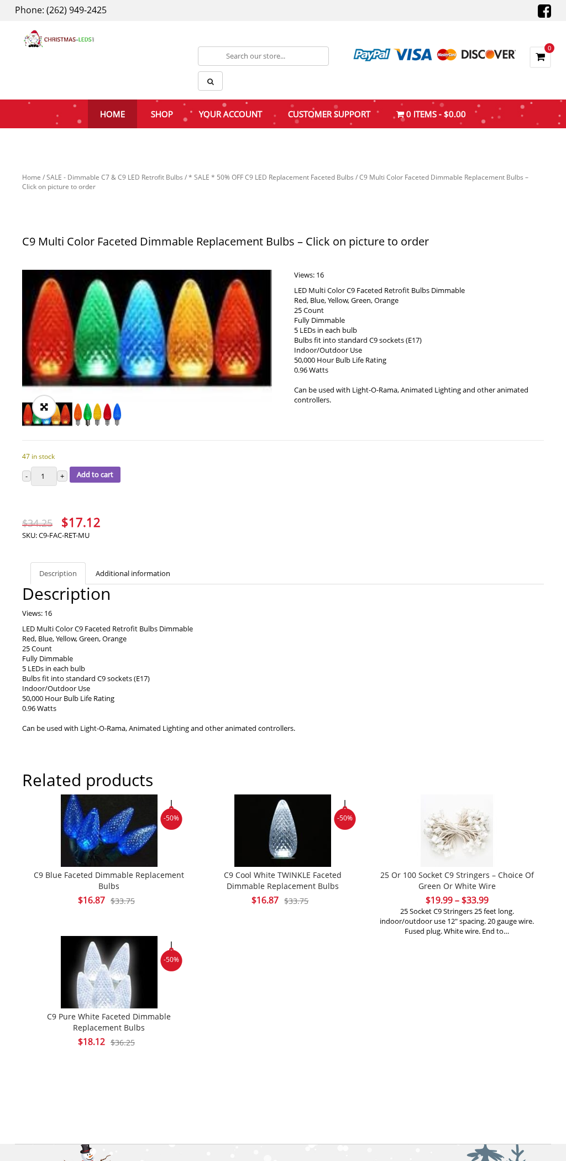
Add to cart (95, 474)
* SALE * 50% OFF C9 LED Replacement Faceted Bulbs (271, 177)
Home (31, 177)
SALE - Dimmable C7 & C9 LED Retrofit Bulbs (114, 177)
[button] (44, 407)
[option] (147, 336)
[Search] (210, 81)
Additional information (133, 573)
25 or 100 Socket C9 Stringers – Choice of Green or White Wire (457, 880)
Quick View (109, 810)
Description (58, 573)
